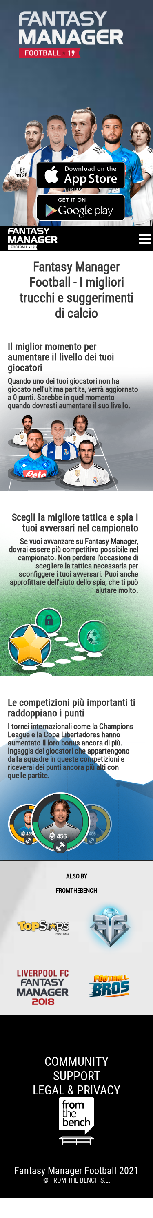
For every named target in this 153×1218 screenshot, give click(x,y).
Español (10, 1019)
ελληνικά (12, 1042)
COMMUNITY (76, 1061)
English (9, 1027)
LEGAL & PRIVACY (76, 1090)
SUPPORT (76, 1076)
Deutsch (10, 1035)
